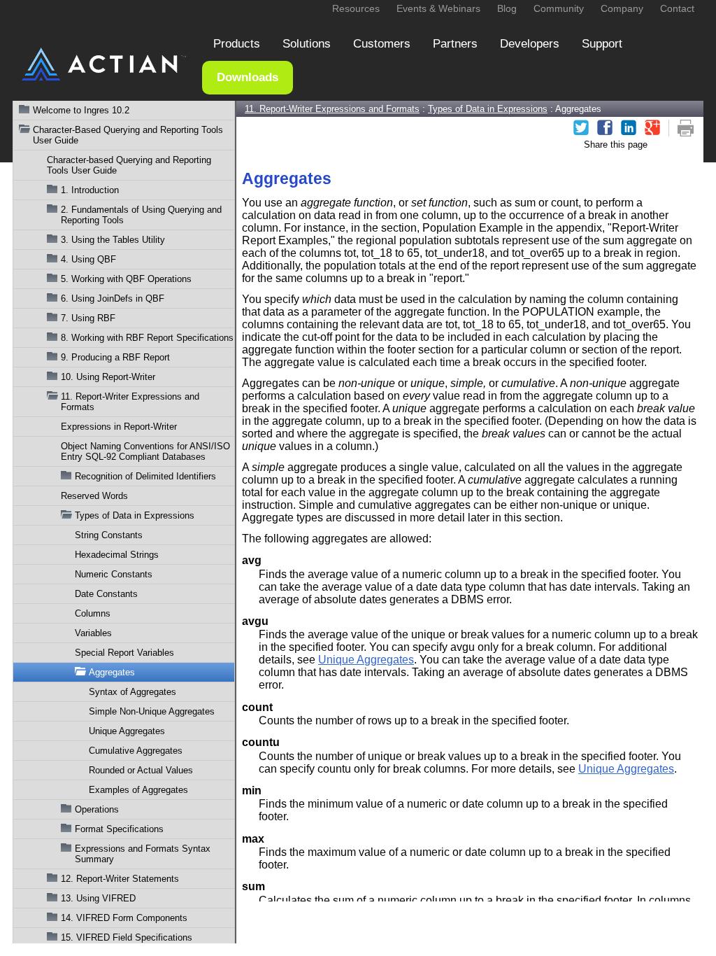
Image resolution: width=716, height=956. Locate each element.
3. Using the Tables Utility (113, 239)
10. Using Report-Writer (108, 377)
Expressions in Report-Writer (119, 426)
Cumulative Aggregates (135, 750)
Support (602, 43)
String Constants (109, 535)
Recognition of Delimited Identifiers (145, 476)
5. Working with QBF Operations (126, 279)
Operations (97, 809)
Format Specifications (119, 829)
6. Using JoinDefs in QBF (112, 298)
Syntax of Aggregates (132, 692)
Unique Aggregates (127, 731)
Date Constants (106, 594)
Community (559, 8)
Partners (455, 43)
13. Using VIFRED (98, 898)
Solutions (306, 43)
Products (236, 43)
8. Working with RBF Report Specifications (147, 337)
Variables (93, 633)
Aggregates (112, 672)
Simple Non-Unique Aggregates (152, 711)
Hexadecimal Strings (117, 554)
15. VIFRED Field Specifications (126, 937)
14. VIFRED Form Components (124, 918)
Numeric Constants (113, 574)
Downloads (247, 77)
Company (622, 8)
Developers (529, 43)
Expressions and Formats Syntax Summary (142, 853)
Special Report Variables (124, 652)
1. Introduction (90, 190)
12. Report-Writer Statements (120, 878)
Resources (356, 8)
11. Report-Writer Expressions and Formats (130, 401)
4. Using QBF (88, 259)
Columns (92, 613)
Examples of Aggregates (138, 790)
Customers (381, 43)
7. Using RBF (88, 318)
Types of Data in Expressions (134, 515)
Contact (677, 8)
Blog (507, 8)
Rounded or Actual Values (141, 770)
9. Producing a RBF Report (115, 357)
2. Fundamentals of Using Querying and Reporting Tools (141, 214)
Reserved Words (94, 496)
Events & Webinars (438, 8)
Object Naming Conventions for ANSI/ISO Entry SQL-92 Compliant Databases (145, 451)
